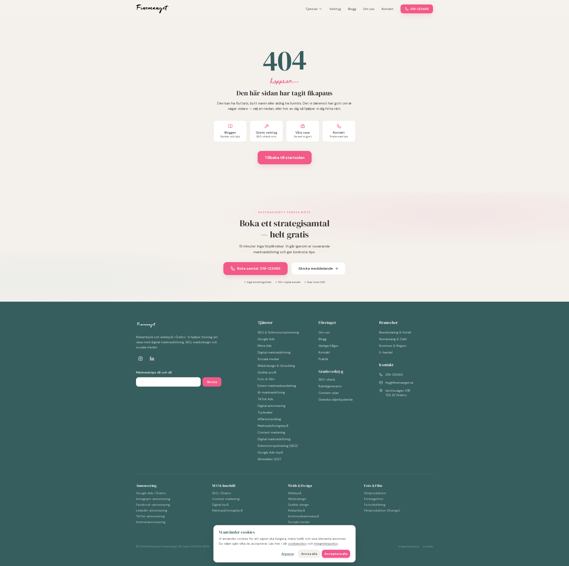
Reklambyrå (296, 510)
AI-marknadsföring (271, 392)
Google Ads (266, 339)
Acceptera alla (336, 554)
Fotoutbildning (374, 505)
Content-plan (329, 393)
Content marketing (271, 432)
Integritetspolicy (408, 546)
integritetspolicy (326, 544)
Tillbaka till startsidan (285, 157)
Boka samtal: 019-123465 (258, 268)
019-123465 (419, 9)
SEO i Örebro (221, 493)
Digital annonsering (271, 406)
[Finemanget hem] (152, 8)
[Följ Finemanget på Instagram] (140, 358)
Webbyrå (294, 493)
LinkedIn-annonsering (151, 510)
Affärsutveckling (269, 419)
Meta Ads (265, 346)
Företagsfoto (373, 499)
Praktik (323, 359)
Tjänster (311, 9)
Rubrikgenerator (330, 386)
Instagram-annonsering (153, 499)
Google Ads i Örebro (151, 493)
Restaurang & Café (393, 339)
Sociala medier (268, 359)
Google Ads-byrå (270, 452)
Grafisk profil (267, 372)
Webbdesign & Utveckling (276, 366)
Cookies (428, 546)
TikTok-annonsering (150, 516)
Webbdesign (297, 499)
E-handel (386, 352)
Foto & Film (266, 379)
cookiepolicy (297, 544)
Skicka (212, 382)
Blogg (352, 9)
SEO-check (327, 379)
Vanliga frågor (329, 346)
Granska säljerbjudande (336, 399)
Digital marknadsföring (274, 352)
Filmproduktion (375, 493)
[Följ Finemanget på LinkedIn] (152, 358)
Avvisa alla (309, 554)
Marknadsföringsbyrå (273, 426)
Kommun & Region (392, 346)
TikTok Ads (265, 399)
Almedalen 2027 (269, 459)
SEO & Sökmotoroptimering (278, 332)
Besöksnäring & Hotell (395, 332)
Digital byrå (220, 505)
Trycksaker (265, 412)
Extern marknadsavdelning (277, 386)
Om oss (369, 9)
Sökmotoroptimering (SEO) (278, 446)
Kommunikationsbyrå (303, 516)
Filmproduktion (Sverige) (382, 510)
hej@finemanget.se (399, 383)
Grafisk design (298, 505)
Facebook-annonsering (153, 505)
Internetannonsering (150, 522)
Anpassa (287, 554)
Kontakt (387, 9)
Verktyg (335, 9)
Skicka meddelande (316, 268)
